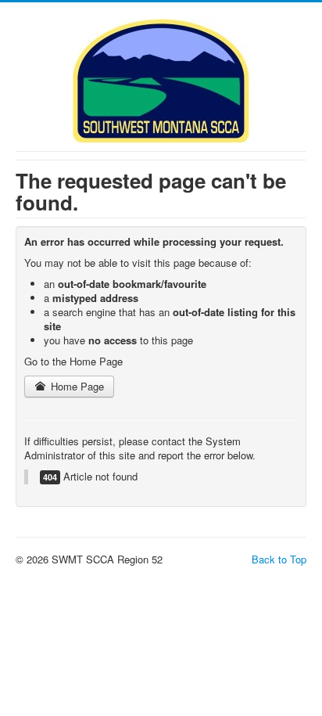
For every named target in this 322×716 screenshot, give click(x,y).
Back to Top (279, 559)
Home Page (76, 386)
